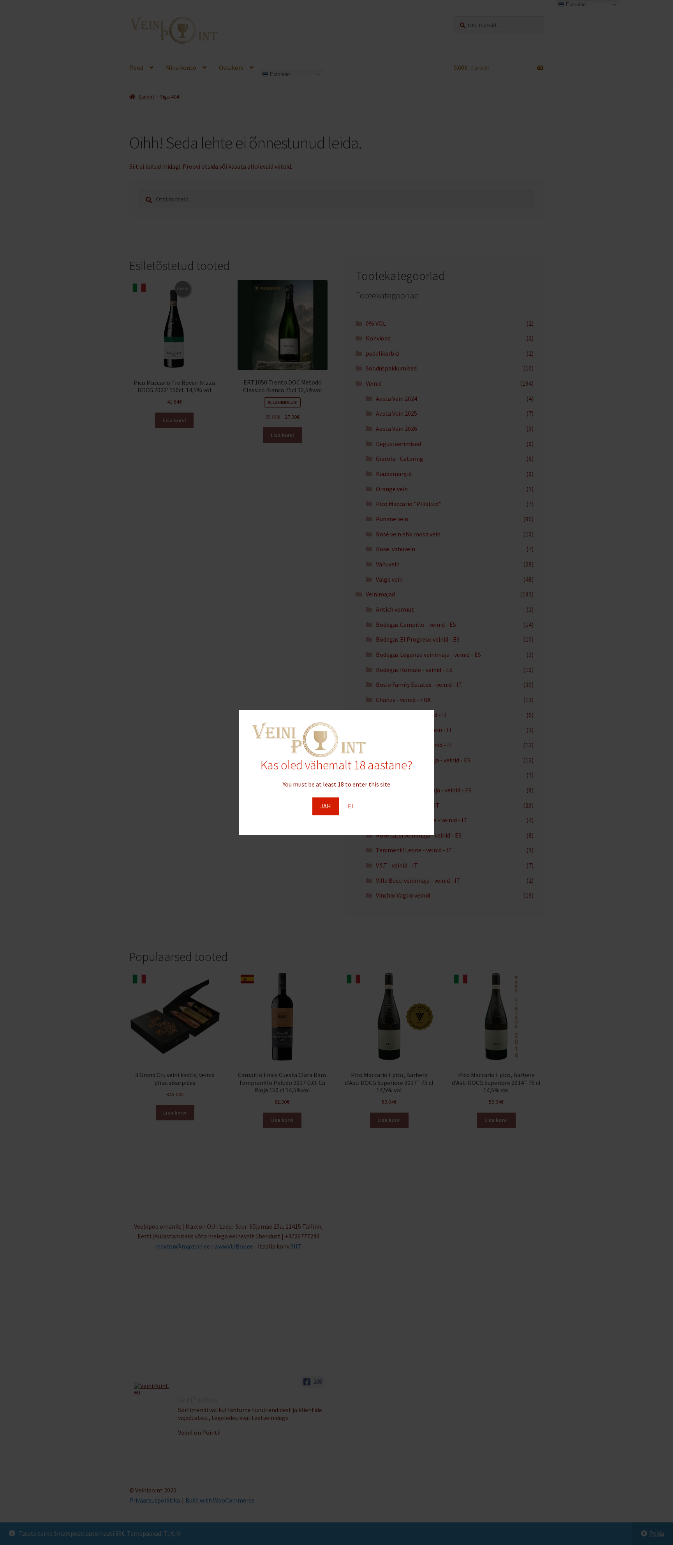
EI (350, 806)
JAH (325, 806)
